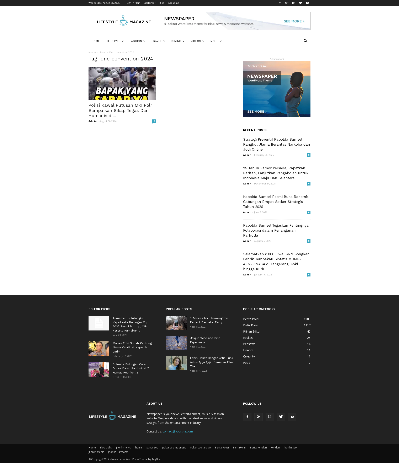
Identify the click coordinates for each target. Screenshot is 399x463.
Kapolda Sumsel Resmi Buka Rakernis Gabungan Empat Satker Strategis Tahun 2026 (276, 202)
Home (95, 41)
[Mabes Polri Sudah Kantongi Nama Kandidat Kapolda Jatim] (99, 348)
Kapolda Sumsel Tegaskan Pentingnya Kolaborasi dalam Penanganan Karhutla (276, 230)
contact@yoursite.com (178, 431)
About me (173, 2)
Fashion (136, 41)
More (214, 41)
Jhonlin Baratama (118, 452)
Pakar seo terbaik (200, 447)
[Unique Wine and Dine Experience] (176, 343)
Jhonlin (139, 447)
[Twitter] (300, 3)
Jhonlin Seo (290, 447)
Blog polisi (106, 447)
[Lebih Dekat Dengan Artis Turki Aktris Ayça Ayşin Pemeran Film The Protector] (176, 363)
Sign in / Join (133, 2)
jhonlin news (123, 447)
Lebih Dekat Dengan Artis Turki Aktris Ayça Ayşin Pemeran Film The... (211, 362)
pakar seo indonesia (174, 447)
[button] (305, 41)
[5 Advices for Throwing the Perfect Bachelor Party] (176, 323)
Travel (156, 41)
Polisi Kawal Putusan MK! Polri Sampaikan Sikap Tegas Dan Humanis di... (121, 110)
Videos (196, 41)
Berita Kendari (258, 447)
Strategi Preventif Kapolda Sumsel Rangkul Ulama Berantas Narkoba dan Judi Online (276, 144)
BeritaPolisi (239, 447)
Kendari (275, 447)
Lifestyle (113, 41)
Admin (93, 121)
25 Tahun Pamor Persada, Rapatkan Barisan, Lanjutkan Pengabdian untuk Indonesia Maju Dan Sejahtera (275, 173)
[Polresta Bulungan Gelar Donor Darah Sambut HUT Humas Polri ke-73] (99, 369)
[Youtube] (307, 3)
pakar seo (152, 447)
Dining (176, 41)
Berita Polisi (222, 447)
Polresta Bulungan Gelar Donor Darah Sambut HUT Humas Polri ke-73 (131, 368)
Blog (161, 2)
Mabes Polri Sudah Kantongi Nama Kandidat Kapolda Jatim (132, 347)
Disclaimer (149, 2)
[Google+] (287, 3)
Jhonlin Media (96, 452)
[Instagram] (294, 3)
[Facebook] (280, 3)
